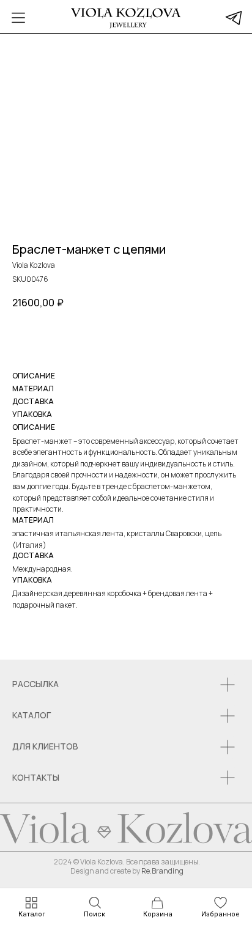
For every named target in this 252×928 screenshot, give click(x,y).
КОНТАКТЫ (35, 777)
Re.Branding (162, 871)
